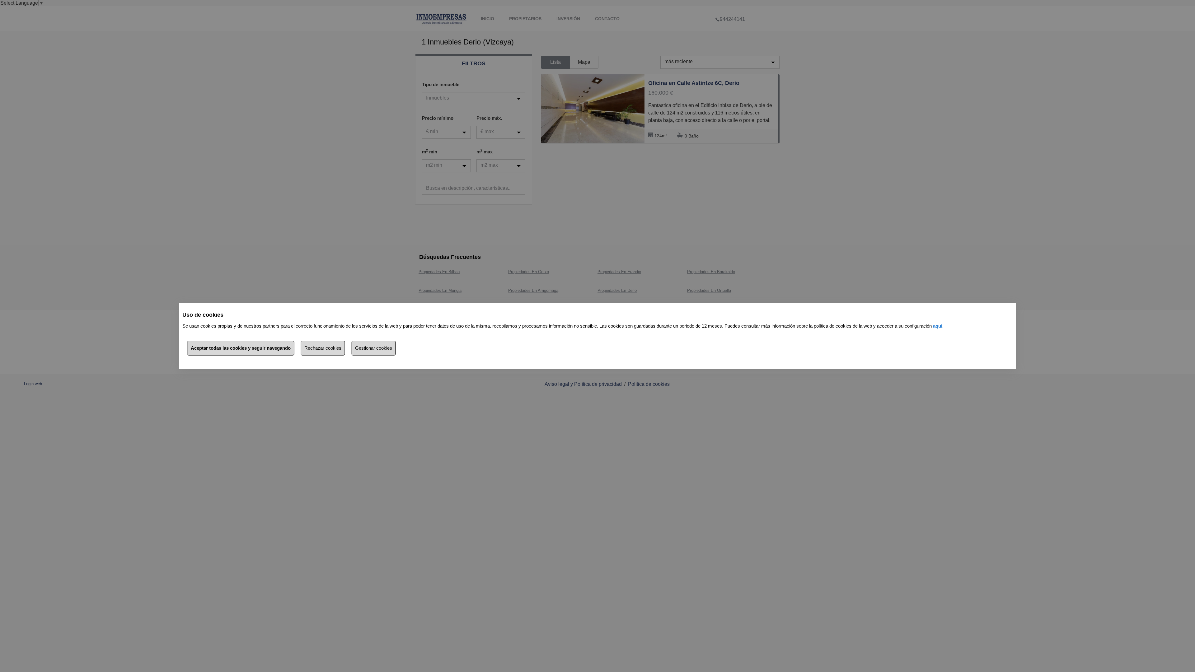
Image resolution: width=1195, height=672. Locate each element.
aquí (937, 326)
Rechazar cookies (322, 348)
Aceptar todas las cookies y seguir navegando (241, 348)
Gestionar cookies (373, 348)
